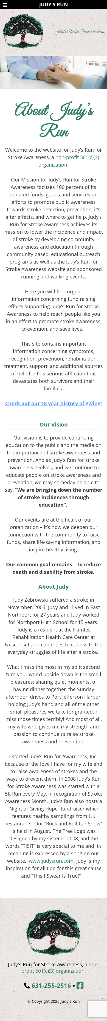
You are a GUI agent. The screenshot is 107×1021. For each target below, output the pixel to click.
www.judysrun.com (51, 860)
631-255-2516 (51, 985)
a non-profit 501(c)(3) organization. (60, 967)
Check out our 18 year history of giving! (53, 403)
